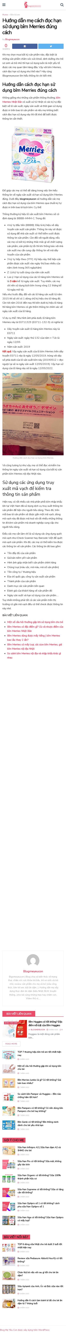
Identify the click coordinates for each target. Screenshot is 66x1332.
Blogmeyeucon (12, 39)
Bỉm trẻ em (15, 14)
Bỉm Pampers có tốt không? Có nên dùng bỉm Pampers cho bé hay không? (40, 1110)
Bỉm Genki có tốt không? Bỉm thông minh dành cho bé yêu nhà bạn (38, 1123)
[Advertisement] (33, 805)
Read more (11, 1044)
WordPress (44, 1330)
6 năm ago (53, 1030)
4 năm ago (24, 1155)
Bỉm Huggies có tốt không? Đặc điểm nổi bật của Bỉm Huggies (45, 1023)
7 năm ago (24, 1073)
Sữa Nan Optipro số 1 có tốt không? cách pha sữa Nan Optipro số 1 (39, 1205)
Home (5, 14)
